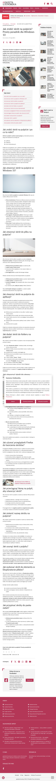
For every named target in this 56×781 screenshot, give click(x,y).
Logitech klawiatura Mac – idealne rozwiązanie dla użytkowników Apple (50, 87)
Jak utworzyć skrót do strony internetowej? (14, 108)
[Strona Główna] (3, 8)
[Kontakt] (48, 3)
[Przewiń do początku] (52, 777)
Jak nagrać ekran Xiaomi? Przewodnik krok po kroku (50, 96)
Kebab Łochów (33, 716)
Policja (15, 8)
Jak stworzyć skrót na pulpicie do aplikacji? (14, 103)
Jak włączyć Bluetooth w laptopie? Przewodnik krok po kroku (50, 43)
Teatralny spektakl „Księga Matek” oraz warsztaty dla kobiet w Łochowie (14, 728)
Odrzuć (13, 401)
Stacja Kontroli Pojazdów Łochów (38, 713)
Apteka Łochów (33, 704)
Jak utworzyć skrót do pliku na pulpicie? (13, 101)
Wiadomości (8, 8)
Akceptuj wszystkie (43, 401)
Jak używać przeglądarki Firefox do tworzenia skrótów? (17, 110)
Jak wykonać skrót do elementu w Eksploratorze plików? (17, 120)
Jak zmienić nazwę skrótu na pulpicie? (13, 115)
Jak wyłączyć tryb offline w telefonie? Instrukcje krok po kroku (50, 52)
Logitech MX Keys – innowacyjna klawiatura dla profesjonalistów (51, 78)
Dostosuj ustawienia (28, 401)
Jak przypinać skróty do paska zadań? (13, 122)
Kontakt (31, 757)
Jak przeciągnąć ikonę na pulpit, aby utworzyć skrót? (16, 113)
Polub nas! (29, 680)
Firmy (19, 8)
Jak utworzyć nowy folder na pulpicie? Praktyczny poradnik (22, 482)
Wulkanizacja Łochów (9, 713)
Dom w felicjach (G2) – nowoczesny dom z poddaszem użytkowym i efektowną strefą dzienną (15, 733)
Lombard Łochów (8, 706)
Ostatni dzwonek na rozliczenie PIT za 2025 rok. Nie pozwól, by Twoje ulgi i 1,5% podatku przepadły (42, 733)
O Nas (21, 775)
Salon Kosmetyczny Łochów (36, 711)
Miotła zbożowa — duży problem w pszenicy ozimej (41, 728)
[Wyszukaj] (51, 3)
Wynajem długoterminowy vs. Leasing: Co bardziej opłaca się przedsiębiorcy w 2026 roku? (41, 743)
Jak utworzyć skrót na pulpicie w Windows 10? (15, 98)
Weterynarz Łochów (9, 709)
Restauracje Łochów (9, 716)
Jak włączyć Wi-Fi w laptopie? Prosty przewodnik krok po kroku (50, 60)
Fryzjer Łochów (8, 711)
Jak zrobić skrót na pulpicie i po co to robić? (14, 96)
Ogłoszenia (26, 8)
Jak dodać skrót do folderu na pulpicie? (13, 106)
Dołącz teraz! (45, 126)
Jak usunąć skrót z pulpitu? (10, 118)
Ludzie (33, 11)
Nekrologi (45, 8)
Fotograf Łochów (34, 709)
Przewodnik (27, 11)
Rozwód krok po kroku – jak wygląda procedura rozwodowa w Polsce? (39, 738)
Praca (31, 8)
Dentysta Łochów (8, 704)
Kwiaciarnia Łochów (34, 706)
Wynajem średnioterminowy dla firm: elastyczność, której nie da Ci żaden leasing (15, 742)
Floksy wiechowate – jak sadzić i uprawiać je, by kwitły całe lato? (15, 738)
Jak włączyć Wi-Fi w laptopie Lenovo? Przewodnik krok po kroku (50, 34)
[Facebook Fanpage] (44, 3)
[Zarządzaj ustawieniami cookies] (3, 777)
